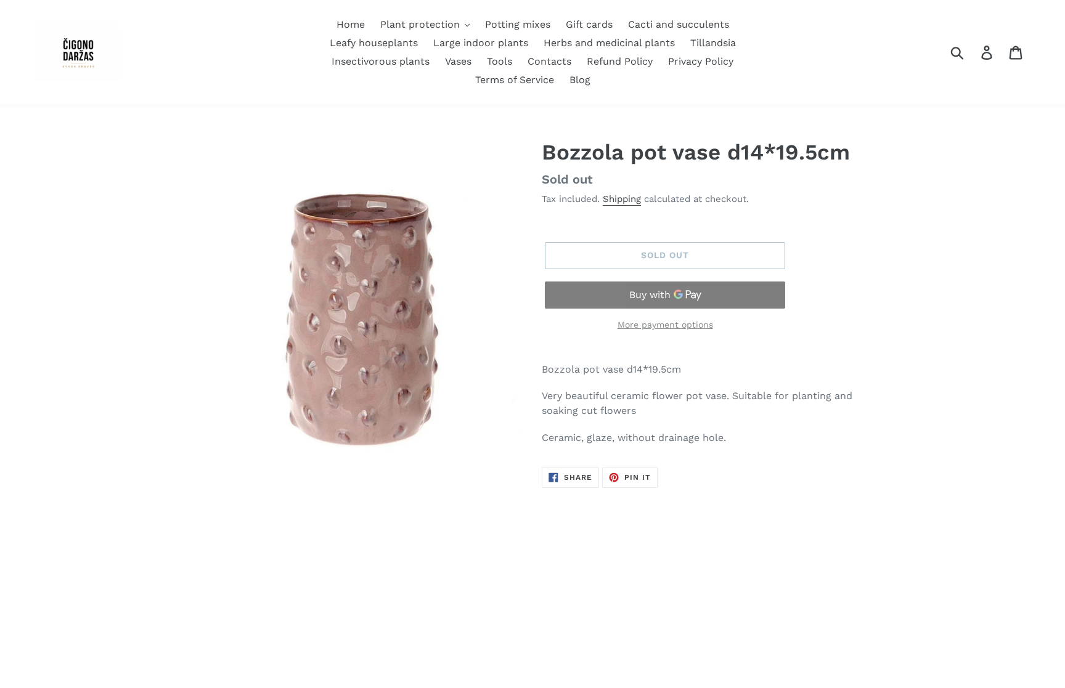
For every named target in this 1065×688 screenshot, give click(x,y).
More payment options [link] (665, 325)
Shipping (622, 198)
